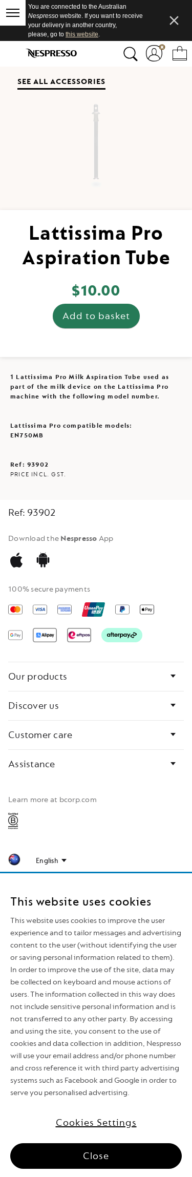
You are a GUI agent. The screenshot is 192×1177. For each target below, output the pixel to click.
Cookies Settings (96, 1123)
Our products (37, 676)
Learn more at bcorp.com (52, 800)
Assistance (31, 764)
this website (82, 34)
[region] (96, 1025)
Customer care (40, 735)
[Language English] (51, 861)
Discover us (33, 706)
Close (96, 1156)
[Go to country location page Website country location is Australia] (14, 861)
